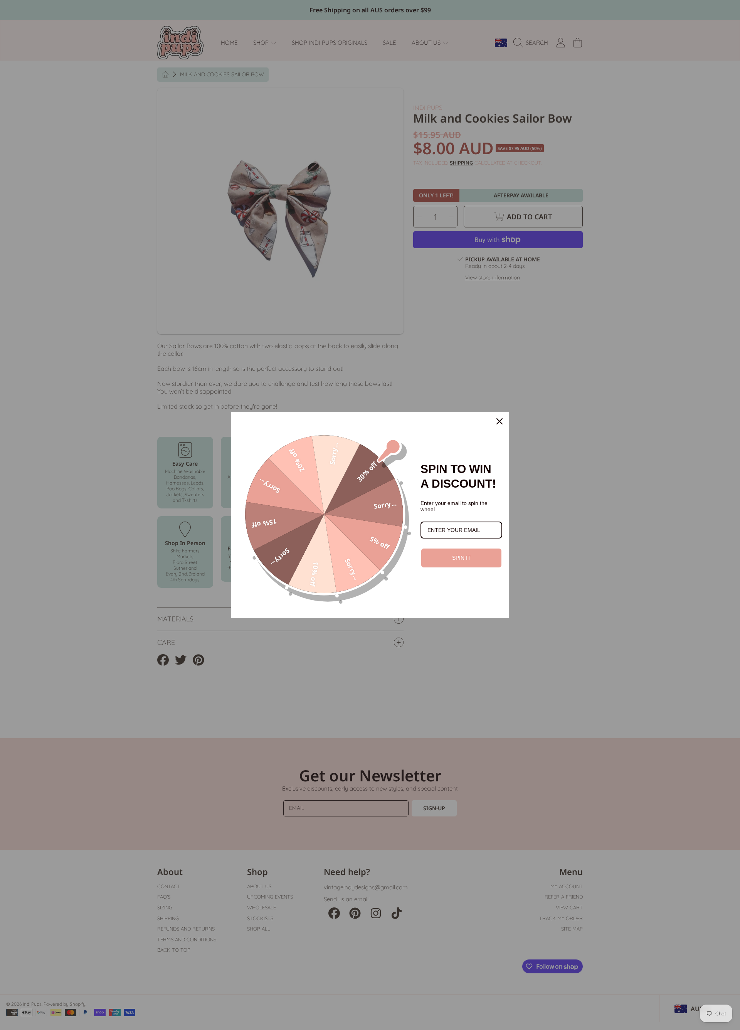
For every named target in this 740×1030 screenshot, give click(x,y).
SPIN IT (461, 558)
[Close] (499, 421)
